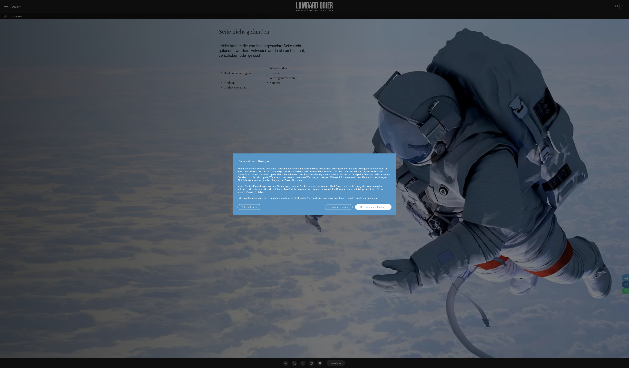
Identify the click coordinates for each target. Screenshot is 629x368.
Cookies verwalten (338, 207)
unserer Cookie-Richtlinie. (251, 192)
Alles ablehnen (249, 207)
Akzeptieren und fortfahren (373, 207)
